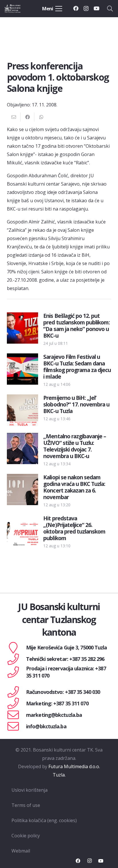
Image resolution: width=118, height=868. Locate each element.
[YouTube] (96, 8)
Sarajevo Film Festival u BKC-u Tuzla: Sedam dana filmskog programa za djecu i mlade (77, 366)
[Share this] (27, 117)
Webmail (20, 851)
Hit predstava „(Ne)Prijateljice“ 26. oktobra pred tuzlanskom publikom (74, 528)
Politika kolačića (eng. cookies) (44, 820)
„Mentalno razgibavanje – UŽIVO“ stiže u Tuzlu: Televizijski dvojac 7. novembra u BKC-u (74, 446)
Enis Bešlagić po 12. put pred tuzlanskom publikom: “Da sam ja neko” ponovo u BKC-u (76, 325)
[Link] (18, 8)
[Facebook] (75, 8)
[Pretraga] (110, 8)
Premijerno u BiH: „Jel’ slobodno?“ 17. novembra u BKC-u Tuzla (76, 404)
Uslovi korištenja (29, 790)
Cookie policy (25, 835)
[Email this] (14, 117)
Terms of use (25, 805)
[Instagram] (86, 8)
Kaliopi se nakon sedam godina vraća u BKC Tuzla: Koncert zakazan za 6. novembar (74, 487)
